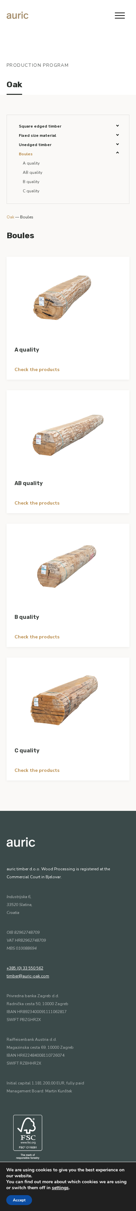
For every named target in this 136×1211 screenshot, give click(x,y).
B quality (31, 181)
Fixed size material (37, 135)
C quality (31, 191)
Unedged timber (35, 144)
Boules (26, 154)
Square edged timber (40, 126)
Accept (19, 1200)
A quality (31, 163)
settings (60, 1188)
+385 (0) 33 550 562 (25, 968)
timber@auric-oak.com (28, 976)
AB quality (32, 172)
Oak (14, 84)
